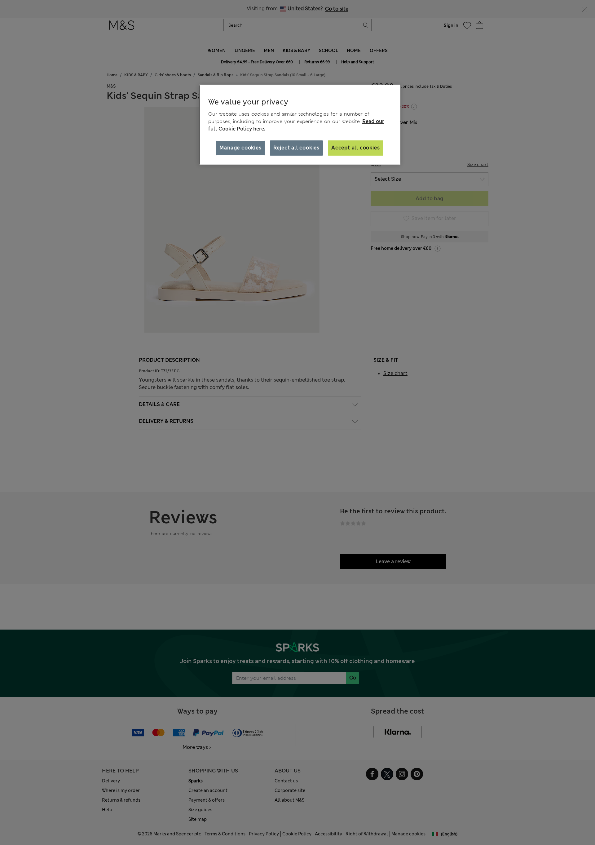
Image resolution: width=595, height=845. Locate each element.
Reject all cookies (296, 147)
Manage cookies (240, 147)
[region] (299, 125)
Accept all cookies (355, 147)
